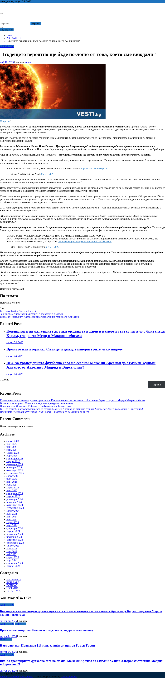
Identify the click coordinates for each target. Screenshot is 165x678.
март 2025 (11, 490)
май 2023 (11, 554)
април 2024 (12, 522)
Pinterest (23, 311)
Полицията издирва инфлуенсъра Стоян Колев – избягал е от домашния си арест (44, 411)
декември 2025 (14, 464)
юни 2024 (11, 516)
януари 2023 (13, 566)
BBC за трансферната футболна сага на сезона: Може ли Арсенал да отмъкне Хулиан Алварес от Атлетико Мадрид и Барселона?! (80, 365)
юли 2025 (11, 478)
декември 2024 (14, 499)
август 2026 (12, 441)
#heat (77, 241)
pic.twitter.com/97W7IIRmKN (96, 241)
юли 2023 (11, 548)
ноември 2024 (14, 502)
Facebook (5, 311)
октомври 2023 (14, 539)
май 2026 (11, 449)
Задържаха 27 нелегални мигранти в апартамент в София (31, 314)
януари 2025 (13, 496)
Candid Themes (69, 676)
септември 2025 (15, 473)
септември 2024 (15, 507)
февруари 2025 (14, 493)
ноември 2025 (14, 467)
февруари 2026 (14, 458)
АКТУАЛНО (7, 46)
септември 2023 (15, 542)
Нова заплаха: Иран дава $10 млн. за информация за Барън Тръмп (36, 406)
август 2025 (12, 476)
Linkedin (32, 311)
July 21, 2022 (52, 247)
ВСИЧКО (11, 585)
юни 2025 (11, 481)
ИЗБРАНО (12, 588)
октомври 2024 (14, 505)
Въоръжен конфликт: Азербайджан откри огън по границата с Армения (39, 316)
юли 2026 (11, 444)
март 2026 (11, 455)
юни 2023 (11, 551)
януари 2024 (13, 531)
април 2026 (12, 452)
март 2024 (11, 525)
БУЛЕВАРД (12, 582)
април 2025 (12, 487)
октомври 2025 (14, 470)
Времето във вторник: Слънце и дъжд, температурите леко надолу (64, 349)
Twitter (15, 311)
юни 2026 (11, 446)
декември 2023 (14, 534)
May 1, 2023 (47, 174)
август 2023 (12, 545)
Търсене (4, 379)
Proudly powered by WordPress (16, 676)
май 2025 (11, 484)
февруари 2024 (14, 528)
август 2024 (12, 510)
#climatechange (66, 241)
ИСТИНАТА (13, 591)
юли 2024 (11, 513)
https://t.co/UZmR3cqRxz (94, 168)
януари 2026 (13, 461)
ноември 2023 (14, 537)
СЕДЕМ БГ (6, 6)
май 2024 (11, 519)
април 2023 (12, 557)
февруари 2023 (14, 563)
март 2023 (11, 560)
